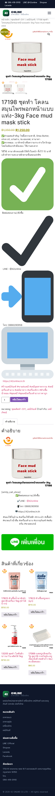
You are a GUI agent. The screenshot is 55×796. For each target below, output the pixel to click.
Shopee (43, 2)
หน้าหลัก (5, 19)
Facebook (7, 756)
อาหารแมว (7, 717)
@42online (32, 500)
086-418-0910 (10, 779)
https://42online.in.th (14, 381)
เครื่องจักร (7, 725)
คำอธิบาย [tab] (10, 421)
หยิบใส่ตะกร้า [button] (10, 614)
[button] (48, 34)
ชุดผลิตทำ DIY (18, 19)
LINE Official (8, 743)
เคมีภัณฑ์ (30, 19)
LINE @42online (30, 2)
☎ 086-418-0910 (12, 2)
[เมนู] (49, 13)
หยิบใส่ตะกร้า (19, 399)
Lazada (8, 5)
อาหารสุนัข (7, 721)
